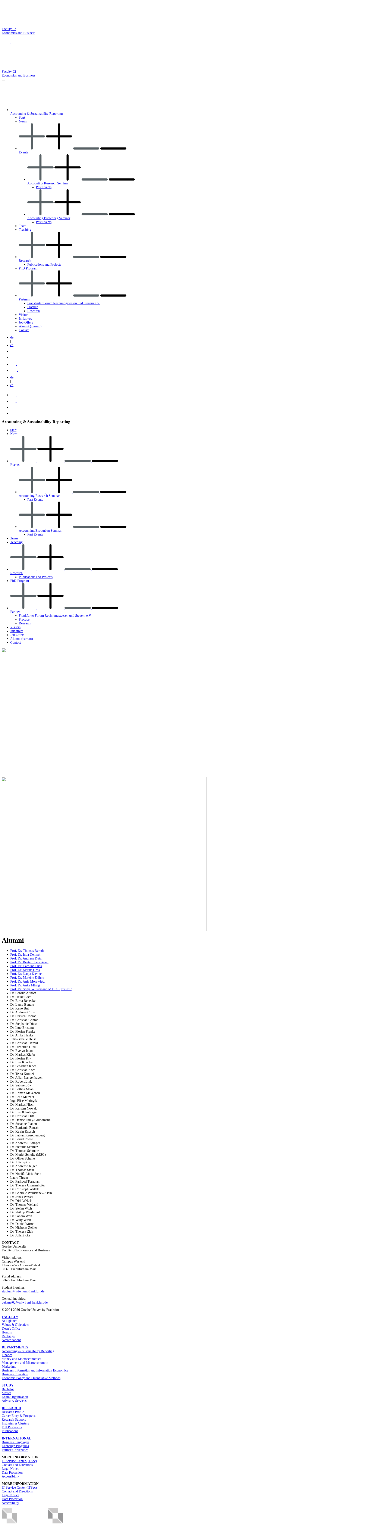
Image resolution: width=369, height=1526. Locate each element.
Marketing (9, 1366)
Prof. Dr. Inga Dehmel (25, 954)
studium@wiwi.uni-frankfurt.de (23, 1291)
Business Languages (15, 1442)
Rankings (8, 1336)
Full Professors (12, 1427)
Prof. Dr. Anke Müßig (25, 985)
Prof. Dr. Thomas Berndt (27, 950)
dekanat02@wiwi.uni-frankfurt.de (25, 1302)
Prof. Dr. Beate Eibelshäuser (29, 962)
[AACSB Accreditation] (47, 1522)
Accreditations (11, 1340)
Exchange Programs (15, 1446)
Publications (10, 1431)
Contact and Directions (17, 1465)
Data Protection (12, 1472)
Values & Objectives (15, 1324)
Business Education (15, 1374)
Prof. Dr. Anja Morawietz (27, 981)
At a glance (9, 1321)
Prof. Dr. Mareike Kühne (27, 977)
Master (6, 1393)
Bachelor (8, 1389)
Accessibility (10, 1476)
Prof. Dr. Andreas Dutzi (26, 958)
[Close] (3, 80)
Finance (7, 1355)
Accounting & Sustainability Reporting (28, 1351)
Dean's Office (11, 1328)
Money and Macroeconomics (21, 1359)
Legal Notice (10, 1468)
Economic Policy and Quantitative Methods (31, 1378)
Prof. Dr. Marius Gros (25, 970)
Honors (7, 1332)
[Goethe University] (43, 25)
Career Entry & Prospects (19, 1415)
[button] (6, 42)
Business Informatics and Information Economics (35, 1370)
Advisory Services (14, 1400)
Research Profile (13, 1412)
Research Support (14, 1419)
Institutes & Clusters (15, 1423)
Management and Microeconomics (25, 1362)
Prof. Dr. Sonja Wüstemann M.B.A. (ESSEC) (41, 989)
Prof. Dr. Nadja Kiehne (26, 974)
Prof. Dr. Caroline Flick (26, 966)
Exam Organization (15, 1397)
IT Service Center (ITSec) (19, 1461)
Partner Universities (15, 1450)
